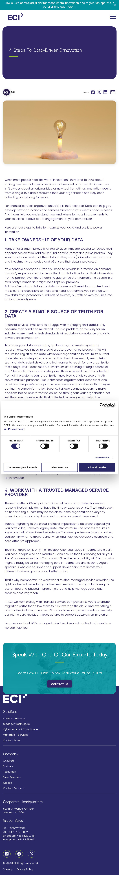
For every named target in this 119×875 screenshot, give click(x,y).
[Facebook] (19, 854)
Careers (8, 783)
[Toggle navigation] (113, 17)
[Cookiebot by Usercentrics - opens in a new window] (101, 405)
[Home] (15, 17)
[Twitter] (31, 854)
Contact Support (13, 788)
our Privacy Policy (14, 429)
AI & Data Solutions (14, 718)
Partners (8, 766)
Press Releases (12, 777)
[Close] (115, 5)
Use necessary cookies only (22, 467)
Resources (9, 772)
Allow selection (59, 467)
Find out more (63, 7)
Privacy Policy (25, 869)
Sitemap (8, 869)
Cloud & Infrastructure (16, 724)
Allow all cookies (97, 467)
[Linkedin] (7, 854)
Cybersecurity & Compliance (20, 729)
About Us (8, 761)
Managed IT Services (15, 735)
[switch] (44, 445)
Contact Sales (11, 740)
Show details (102, 457)
